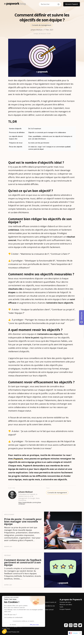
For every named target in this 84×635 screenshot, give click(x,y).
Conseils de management (41, 25)
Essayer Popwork (65, 609)
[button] (4, 631)
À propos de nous (65, 602)
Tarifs (61, 607)
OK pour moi (34, 624)
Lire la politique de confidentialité (13, 617)
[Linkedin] (75, 625)
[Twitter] (80, 625)
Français (75, 633)
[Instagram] (71, 625)
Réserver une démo (66, 604)
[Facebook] (66, 625)
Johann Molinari (37, 30)
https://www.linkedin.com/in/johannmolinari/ (29, 503)
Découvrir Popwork (71, 4)
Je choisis (13, 624)
